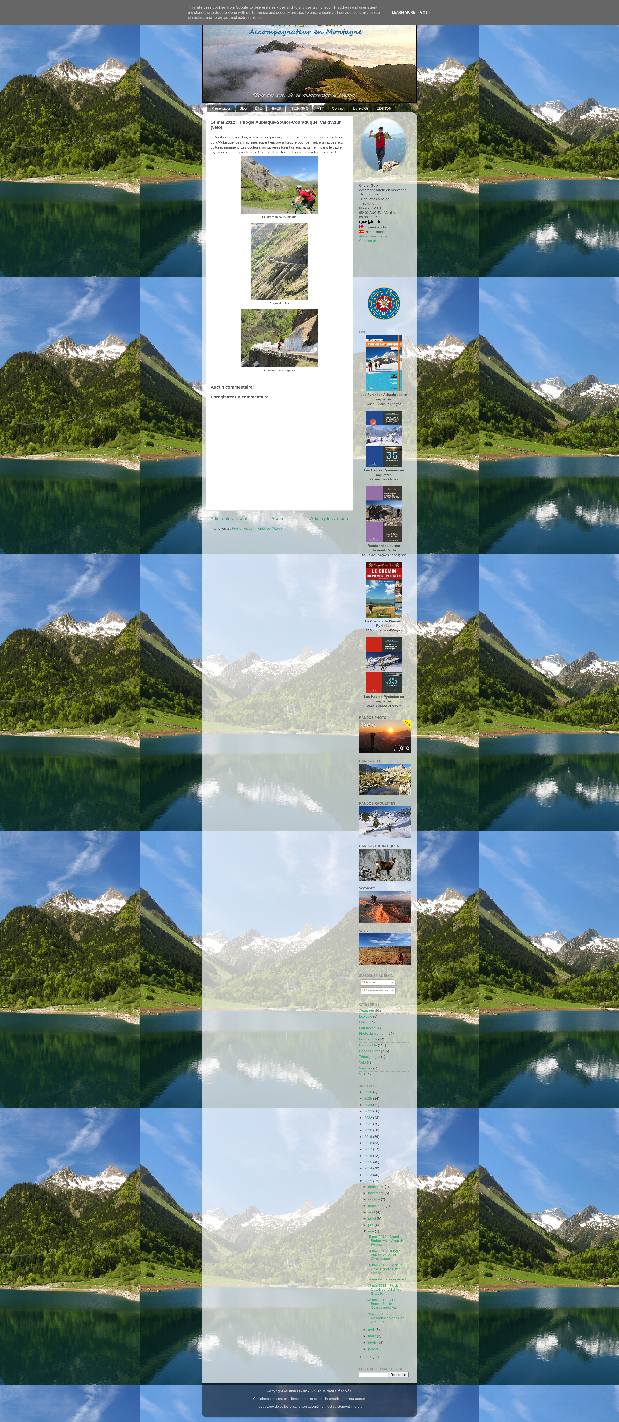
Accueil (279, 518)
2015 (368, 1162)
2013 (368, 1175)
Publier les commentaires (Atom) (257, 528)
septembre (377, 1206)
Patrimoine (367, 1028)
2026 (368, 1092)
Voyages (365, 1068)
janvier (373, 1349)
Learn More (403, 12)
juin (371, 1225)
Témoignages (369, 1057)
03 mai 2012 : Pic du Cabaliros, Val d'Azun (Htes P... (385, 1289)
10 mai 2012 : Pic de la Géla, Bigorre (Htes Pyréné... (384, 1269)
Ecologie (365, 1016)
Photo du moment (372, 1033)
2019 (368, 1137)
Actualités (366, 1010)
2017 (368, 1149)
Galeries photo (370, 241)
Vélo (362, 1062)
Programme (368, 1039)
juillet (372, 1218)
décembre (376, 1187)
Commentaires (376, 990)
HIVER (275, 108)
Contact (338, 108)
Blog (243, 108)
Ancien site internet (373, 236)
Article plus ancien (329, 518)
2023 (368, 1111)
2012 (368, 1181)
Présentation (221, 108)
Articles (371, 982)
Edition (364, 1022)
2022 (368, 1117)
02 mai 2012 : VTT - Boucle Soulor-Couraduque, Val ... (383, 1303)
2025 (368, 1098)
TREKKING (299, 108)
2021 (368, 1124)
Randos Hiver (369, 1051)
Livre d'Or (360, 108)
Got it (426, 12)
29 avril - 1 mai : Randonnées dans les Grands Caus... (385, 1318)
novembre (376, 1193)
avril (372, 1330)
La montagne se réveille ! (386, 1279)
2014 (368, 1168)
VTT (320, 108)
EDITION (384, 108)
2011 (368, 1357)
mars (372, 1336)
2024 (368, 1105)
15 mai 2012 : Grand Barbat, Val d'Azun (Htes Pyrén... (387, 1240)
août (372, 1212)
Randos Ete (368, 1045)
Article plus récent (228, 518)
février (373, 1342)
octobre (374, 1199)
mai (371, 1231)
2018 (368, 1143)
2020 (368, 1130)
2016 (368, 1156)
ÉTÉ (258, 108)
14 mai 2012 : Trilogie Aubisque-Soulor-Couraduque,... (383, 1255)
